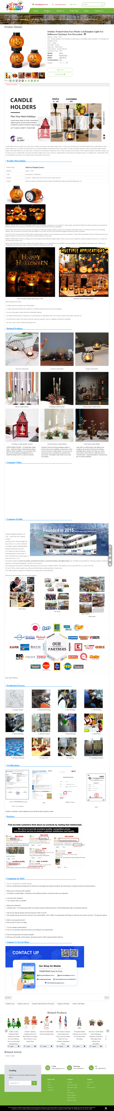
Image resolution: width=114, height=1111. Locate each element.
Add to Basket (59, 74)
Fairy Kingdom (71, 1095)
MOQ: (49, 58)
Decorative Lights (72, 1087)
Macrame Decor (71, 1100)
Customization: (53, 60)
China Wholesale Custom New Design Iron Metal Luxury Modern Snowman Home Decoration (98, 1036)
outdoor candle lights (78, 1003)
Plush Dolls (70, 1092)
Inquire (59, 70)
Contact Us (98, 11)
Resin (68, 1090)
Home (35, 11)
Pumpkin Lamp (10, 1003)
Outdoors (69, 1082)
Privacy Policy (91, 1087)
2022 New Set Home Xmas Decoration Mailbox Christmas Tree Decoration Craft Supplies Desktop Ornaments (81, 1036)
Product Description (12, 84)
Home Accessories (72, 1085)
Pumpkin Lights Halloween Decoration (43, 1003)
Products (47, 11)
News (86, 11)
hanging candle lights (63, 1003)
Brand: (50, 55)
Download (90, 1082)
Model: (50, 53)
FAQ (88, 1085)
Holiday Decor (71, 1097)
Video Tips (74, 11)
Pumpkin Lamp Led (23, 1003)
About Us (60, 11)
